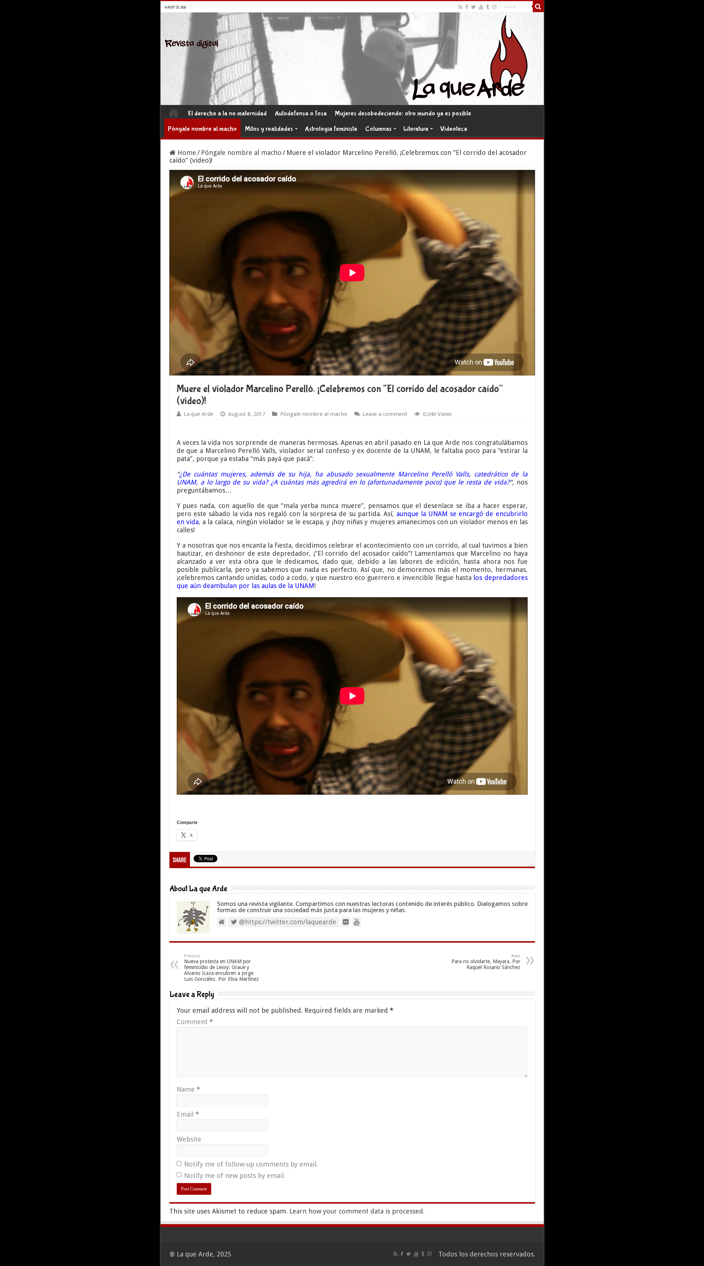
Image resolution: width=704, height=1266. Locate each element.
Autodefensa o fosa (301, 113)
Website (189, 1139)
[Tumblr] (487, 7)
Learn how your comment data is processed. (357, 1211)
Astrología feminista (331, 129)
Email (188, 1114)
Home (173, 112)
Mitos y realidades (269, 129)
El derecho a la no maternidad (227, 113)
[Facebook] (467, 7)
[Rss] (460, 7)
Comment (195, 1022)
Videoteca (453, 129)
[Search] (538, 6)
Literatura (415, 129)
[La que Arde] (352, 58)
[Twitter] (473, 7)
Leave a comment (385, 414)
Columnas (378, 129)
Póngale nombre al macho (202, 129)
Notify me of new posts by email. (234, 1175)
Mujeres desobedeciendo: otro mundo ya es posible (403, 113)
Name (188, 1089)
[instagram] (494, 7)
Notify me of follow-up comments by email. (251, 1164)
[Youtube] (481, 7)
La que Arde (198, 414)
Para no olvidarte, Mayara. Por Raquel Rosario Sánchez (485, 962)
